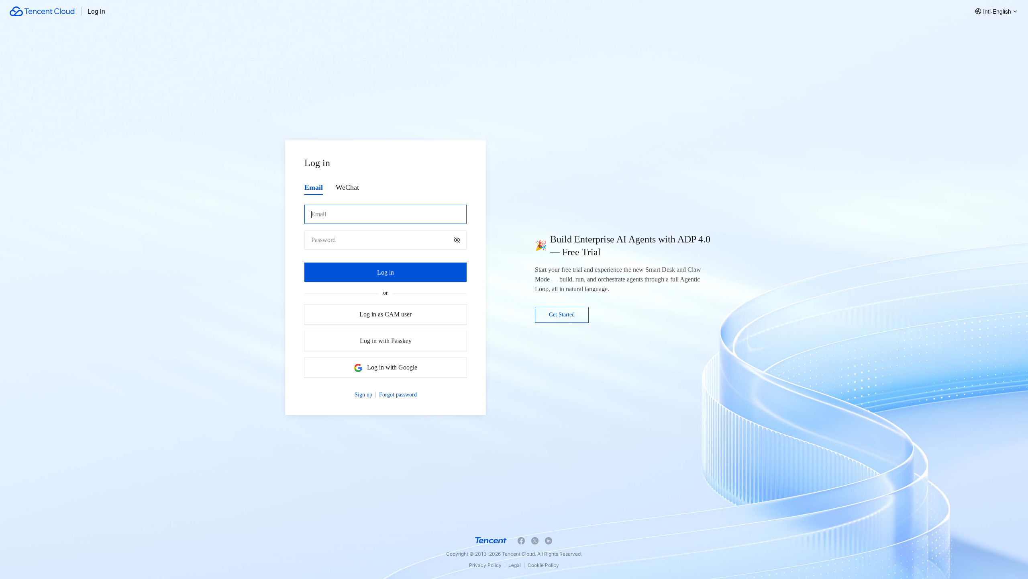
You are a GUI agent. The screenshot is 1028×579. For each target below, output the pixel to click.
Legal (514, 565)
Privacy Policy (485, 565)
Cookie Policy (543, 565)
